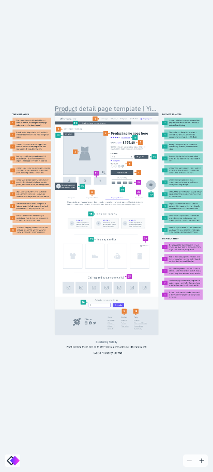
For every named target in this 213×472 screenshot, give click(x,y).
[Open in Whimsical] (12, 460)
